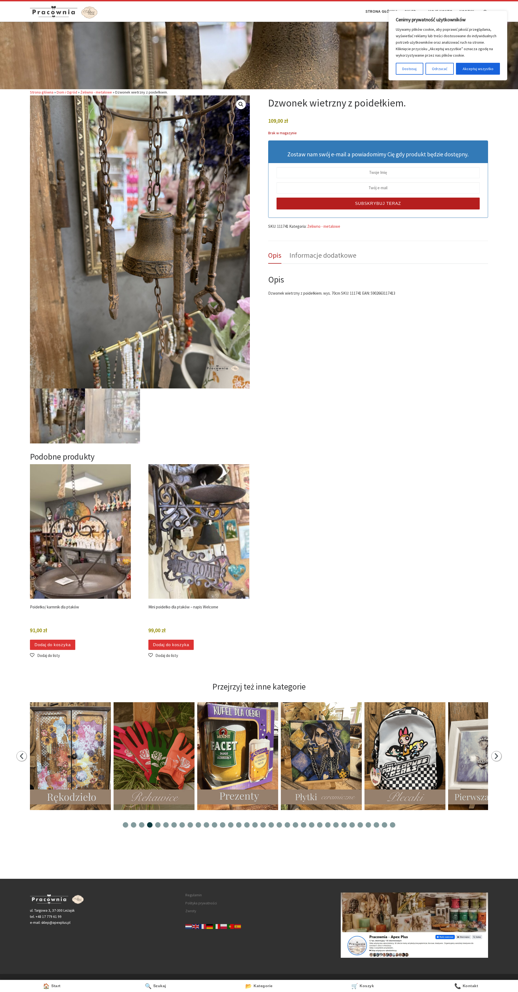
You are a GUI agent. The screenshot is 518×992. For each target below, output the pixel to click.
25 (319, 825)
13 (222, 825)
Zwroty (190, 911)
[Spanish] (237, 926)
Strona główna (41, 92)
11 (206, 825)
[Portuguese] (230, 926)
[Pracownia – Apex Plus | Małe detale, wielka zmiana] (63, 11)
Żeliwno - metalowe (96, 92)
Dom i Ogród (67, 92)
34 (392, 825)
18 (263, 825)
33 (384, 825)
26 (327, 825)
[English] (195, 926)
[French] (202, 926)
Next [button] (496, 756)
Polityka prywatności (201, 903)
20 (279, 825)
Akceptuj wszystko (478, 68)
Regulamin (193, 895)
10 (198, 825)
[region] (447, 45)
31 (368, 825)
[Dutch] (188, 926)
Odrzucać (439, 68)
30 (360, 825)
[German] (209, 926)
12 (214, 825)
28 (344, 825)
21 (287, 825)
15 (238, 825)
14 (230, 825)
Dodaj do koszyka (53, 644)
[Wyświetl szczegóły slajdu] (70, 756)
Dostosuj (409, 68)
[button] (241, 104)
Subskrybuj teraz (378, 203)
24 (311, 825)
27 (336, 825)
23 (303, 825)
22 (295, 825)
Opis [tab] (274, 255)
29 (352, 825)
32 (376, 825)
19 (271, 825)
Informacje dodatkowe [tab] (322, 255)
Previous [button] (21, 756)
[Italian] (216, 926)
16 (247, 825)
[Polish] (223, 926)
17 (255, 825)
